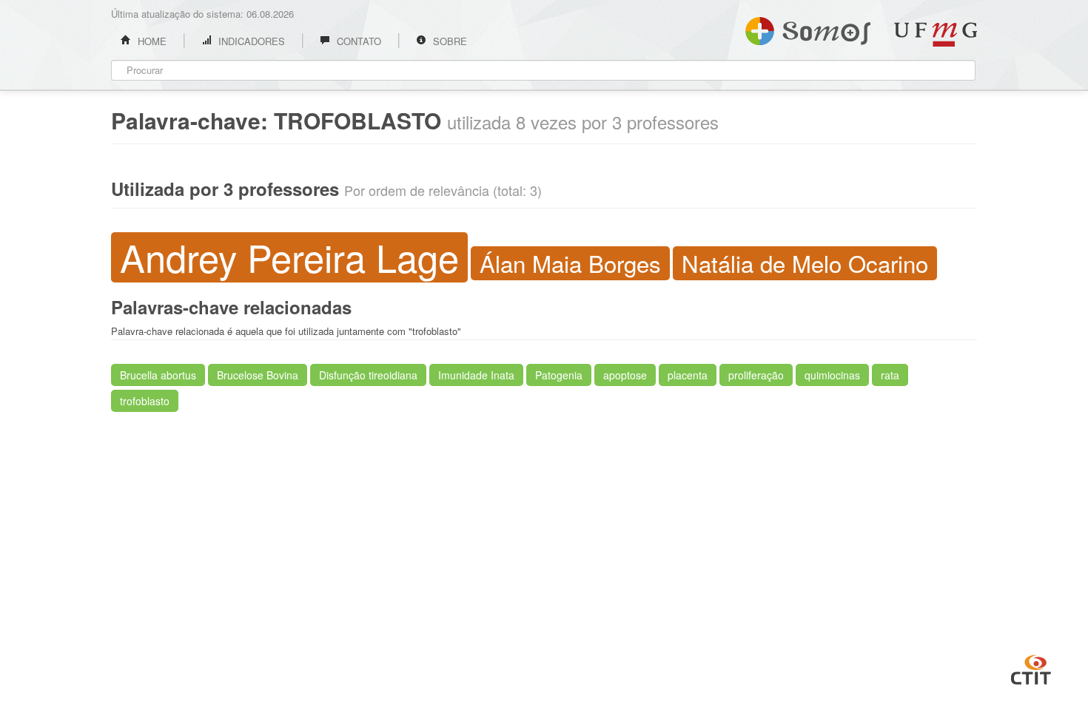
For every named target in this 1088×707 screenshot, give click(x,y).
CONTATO (357, 41)
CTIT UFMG (1031, 668)
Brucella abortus (158, 375)
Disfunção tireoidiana (368, 375)
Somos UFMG (808, 28)
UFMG (935, 34)
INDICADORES (250, 41)
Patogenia (558, 375)
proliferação (756, 375)
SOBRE (448, 41)
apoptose (625, 375)
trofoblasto (144, 400)
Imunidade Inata (476, 375)
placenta (688, 375)
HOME (151, 41)
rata (890, 375)
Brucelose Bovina (257, 375)
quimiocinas (832, 375)
